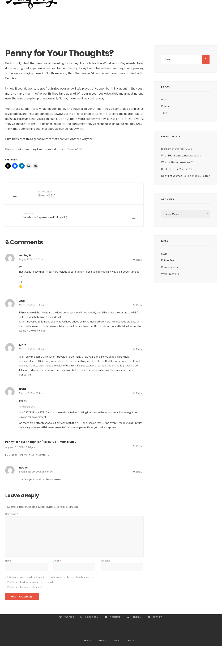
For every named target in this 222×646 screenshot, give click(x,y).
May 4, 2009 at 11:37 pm (32, 393)
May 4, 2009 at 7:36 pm (32, 349)
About (164, 99)
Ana (22, 301)
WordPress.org (170, 274)
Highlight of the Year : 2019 (176, 148)
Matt (22, 345)
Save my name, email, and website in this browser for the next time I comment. (51, 577)
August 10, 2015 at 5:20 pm (20, 447)
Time (164, 113)
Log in (164, 253)
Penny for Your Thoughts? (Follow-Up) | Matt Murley (40, 442)
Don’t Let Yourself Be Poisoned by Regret (185, 175)
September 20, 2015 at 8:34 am (36, 471)
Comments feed (170, 267)
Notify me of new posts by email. (25, 587)
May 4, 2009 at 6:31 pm (31, 259)
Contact (166, 106)
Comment (11, 513)
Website (105, 560)
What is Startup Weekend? (177, 162)
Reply (139, 259)
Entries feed (168, 260)
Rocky (23, 468)
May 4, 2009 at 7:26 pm (32, 305)
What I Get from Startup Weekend (181, 155)
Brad (22, 389)
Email (57, 560)
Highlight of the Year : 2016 (176, 169)
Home (87, 640)
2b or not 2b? (47, 194)
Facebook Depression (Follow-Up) (45, 216)
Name (9, 560)
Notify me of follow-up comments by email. (30, 582)
